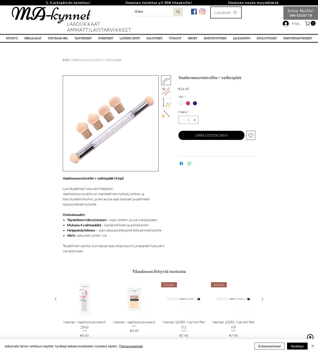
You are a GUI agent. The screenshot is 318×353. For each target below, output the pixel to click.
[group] (159, 310)
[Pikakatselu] (84, 299)
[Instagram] (202, 12)
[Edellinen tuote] (55, 299)
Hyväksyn (297, 346)
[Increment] (195, 120)
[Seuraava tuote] (262, 299)
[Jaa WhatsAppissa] (189, 163)
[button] (311, 23)
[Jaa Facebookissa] (181, 163)
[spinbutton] (188, 120)
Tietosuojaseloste (131, 346)
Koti (66, 60)
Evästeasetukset (269, 346)
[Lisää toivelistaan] (250, 135)
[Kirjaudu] (286, 23)
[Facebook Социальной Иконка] (194, 12)
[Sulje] (312, 346)
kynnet (51, 13)
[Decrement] (182, 120)
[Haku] (178, 12)
